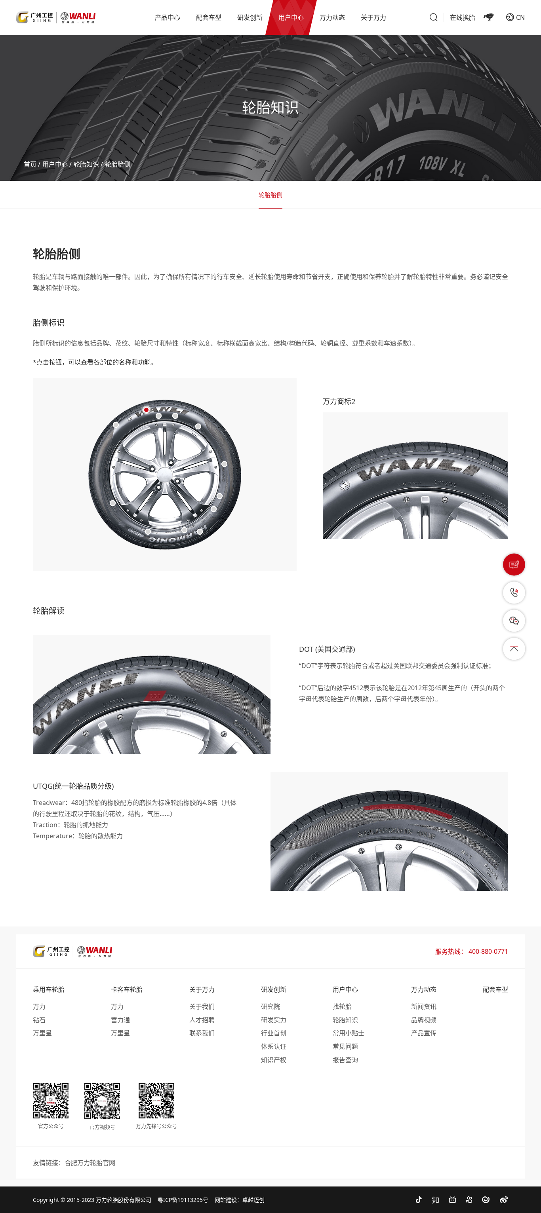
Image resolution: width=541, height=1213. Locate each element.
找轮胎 (342, 1006)
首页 (30, 164)
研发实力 (273, 1020)
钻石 (39, 1020)
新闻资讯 (423, 1006)
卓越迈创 (253, 1200)
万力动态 (423, 989)
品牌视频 (423, 1020)
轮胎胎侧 (117, 164)
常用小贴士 (348, 1033)
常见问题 (345, 1046)
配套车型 (495, 989)
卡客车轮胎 (127, 989)
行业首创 (273, 1033)
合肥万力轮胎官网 (90, 1162)
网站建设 (226, 1200)
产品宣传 (423, 1033)
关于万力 (202, 989)
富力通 (120, 1020)
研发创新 (273, 989)
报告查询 (345, 1059)
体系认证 (273, 1046)
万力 (39, 1006)
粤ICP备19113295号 (183, 1200)
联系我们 (202, 1033)
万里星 (42, 1033)
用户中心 (55, 164)
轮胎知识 (86, 164)
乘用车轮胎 (49, 989)
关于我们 (202, 1006)
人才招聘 (202, 1020)
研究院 (270, 1006)
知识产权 (273, 1059)
